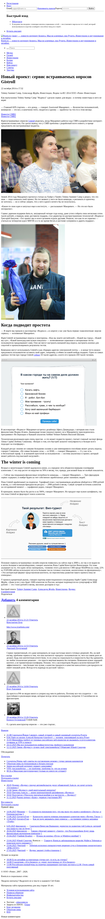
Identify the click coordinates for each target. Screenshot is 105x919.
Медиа (10, 53)
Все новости (7, 802)
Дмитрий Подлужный (17, 648)
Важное (4, 730)
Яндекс (71, 589)
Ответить (33, 620)
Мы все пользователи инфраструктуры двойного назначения (40, 745)
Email (9, 8)
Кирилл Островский (16, 720)
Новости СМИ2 (8, 114)
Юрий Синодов (24, 840)
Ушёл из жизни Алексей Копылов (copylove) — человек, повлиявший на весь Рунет (48, 737)
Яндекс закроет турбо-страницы (44, 850)
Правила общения (15, 892)
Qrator (27, 904)
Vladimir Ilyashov (25, 836)
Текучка (10, 70)
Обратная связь (14, 909)
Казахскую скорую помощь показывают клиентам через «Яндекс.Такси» (67, 816)
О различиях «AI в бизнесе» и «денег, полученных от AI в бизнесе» (41, 862)
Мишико (21, 811)
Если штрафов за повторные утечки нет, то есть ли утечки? (37, 859)
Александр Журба (46, 589)
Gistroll (31, 121)
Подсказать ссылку (10, 778)
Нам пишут (12, 65)
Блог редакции (13, 907)
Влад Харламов (14, 689)
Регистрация (12, 3)
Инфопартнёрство (15, 895)
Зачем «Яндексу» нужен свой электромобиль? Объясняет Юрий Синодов (46, 747)
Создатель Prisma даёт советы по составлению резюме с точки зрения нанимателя (45, 761)
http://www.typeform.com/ (18, 627)
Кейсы (10, 62)
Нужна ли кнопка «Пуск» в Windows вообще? (57, 836)
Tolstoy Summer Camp (27, 589)
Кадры (10, 60)
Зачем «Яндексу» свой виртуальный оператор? (34, 790)
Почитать (5, 756)
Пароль (49, 8)
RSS (9, 912)
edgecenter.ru (22, 902)
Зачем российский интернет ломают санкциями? (29, 766)
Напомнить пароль (46, 8)
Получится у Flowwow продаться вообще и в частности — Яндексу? (44, 795)
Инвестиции (12, 58)
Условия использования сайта (20, 890)
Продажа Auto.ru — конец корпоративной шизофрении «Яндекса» (43, 792)
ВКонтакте (17, 21)
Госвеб (10, 55)
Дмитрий (21, 845)
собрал (37, 355)
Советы (10, 67)
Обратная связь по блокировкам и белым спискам (30, 763)
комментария (8, 592)
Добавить (8, 600)
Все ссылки (6, 775)
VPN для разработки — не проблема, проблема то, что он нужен (37, 768)
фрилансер (21, 826)
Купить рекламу (14, 31)
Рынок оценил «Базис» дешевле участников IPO (39, 797)
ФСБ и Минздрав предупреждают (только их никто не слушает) (36, 771)
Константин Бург (15, 622)
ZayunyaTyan (23, 816)
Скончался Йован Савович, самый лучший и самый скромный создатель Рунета (47, 735)
